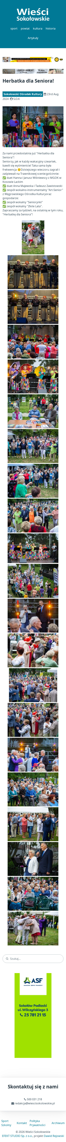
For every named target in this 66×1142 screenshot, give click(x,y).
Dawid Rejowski (54, 1136)
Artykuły (33, 38)
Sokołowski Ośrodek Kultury (23, 94)
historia (51, 28)
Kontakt (22, 1123)
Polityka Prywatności (37, 1123)
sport (13, 28)
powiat (25, 28)
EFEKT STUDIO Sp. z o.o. (17, 1136)
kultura (37, 28)
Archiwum (58, 1123)
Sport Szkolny (6, 1123)
